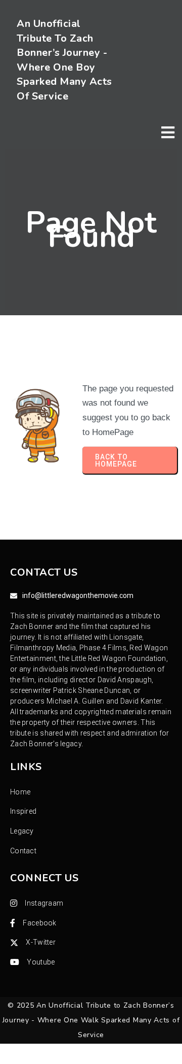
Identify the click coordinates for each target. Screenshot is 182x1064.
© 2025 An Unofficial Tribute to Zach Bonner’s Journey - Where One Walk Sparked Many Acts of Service (91, 1020)
